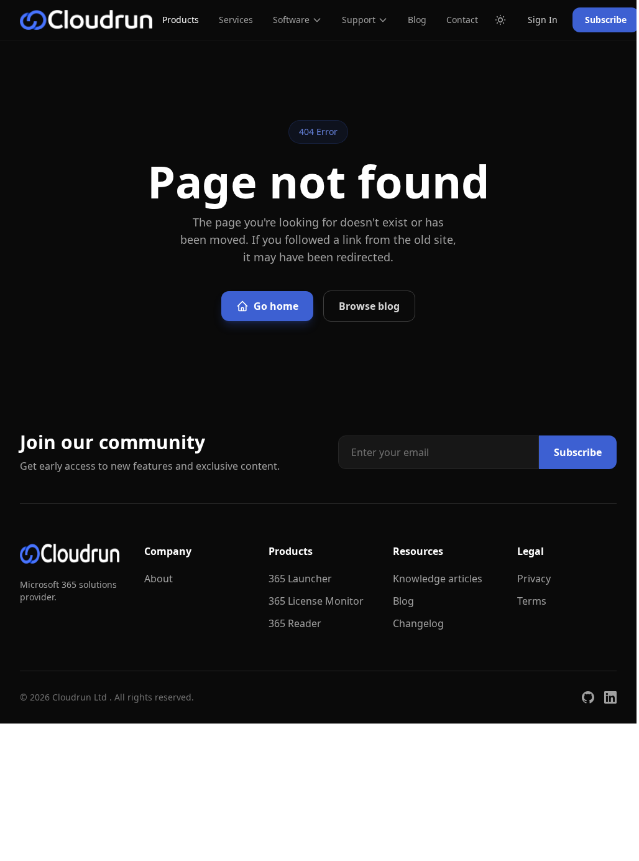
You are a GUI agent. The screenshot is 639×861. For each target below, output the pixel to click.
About (158, 578)
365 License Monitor (316, 601)
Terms (531, 601)
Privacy (534, 578)
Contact (462, 20)
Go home (276, 306)
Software (291, 20)
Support (358, 20)
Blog (417, 20)
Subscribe (606, 20)
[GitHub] (588, 697)
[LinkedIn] (610, 697)
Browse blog (369, 306)
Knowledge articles (437, 578)
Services (236, 20)
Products (180, 20)
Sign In (543, 20)
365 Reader (295, 623)
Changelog (418, 623)
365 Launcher (300, 578)
